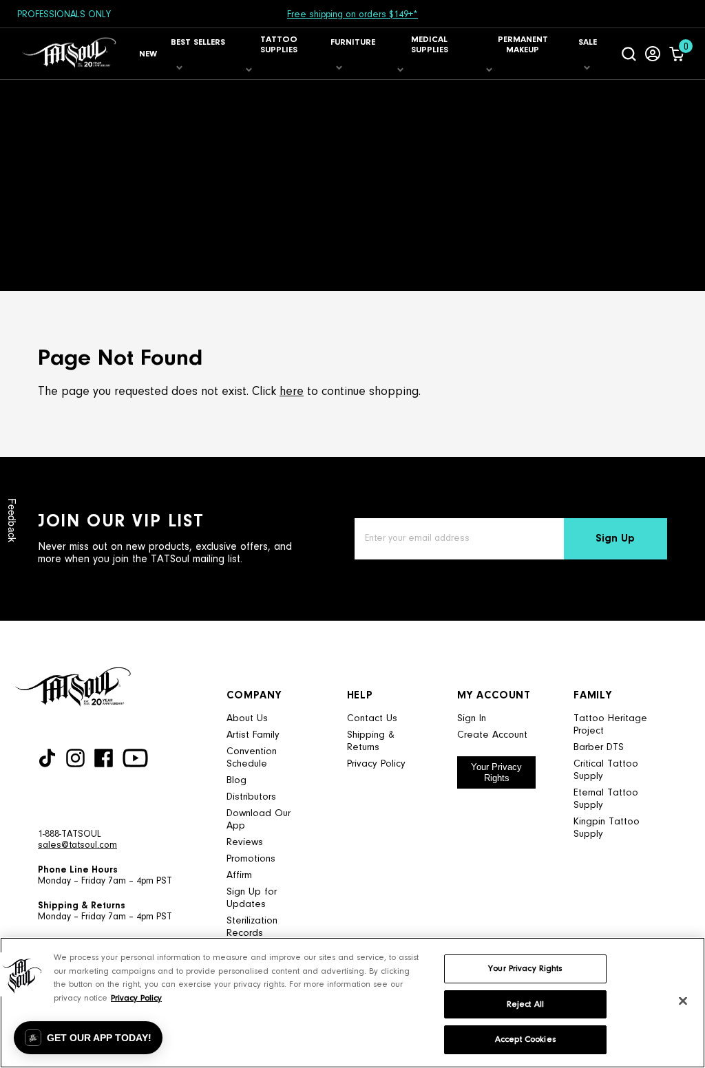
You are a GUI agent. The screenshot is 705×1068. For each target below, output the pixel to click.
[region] (352, 1002)
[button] (88, 1037)
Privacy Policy (376, 764)
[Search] (629, 53)
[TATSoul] (68, 54)
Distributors (251, 797)
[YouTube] (135, 758)
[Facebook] (103, 758)
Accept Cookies (525, 1039)
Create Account (492, 735)
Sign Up (615, 538)
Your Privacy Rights (496, 772)
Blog (236, 781)
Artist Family (253, 735)
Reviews (245, 842)
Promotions (251, 859)
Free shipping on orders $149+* (352, 15)
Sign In (471, 719)
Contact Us (372, 719)
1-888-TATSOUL (69, 835)
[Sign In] (652, 53)
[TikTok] (47, 758)
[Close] (683, 1001)
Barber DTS (599, 748)
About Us (247, 719)
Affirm (239, 876)
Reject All (525, 1004)
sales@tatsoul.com (77, 846)
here (292, 392)
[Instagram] (75, 758)
